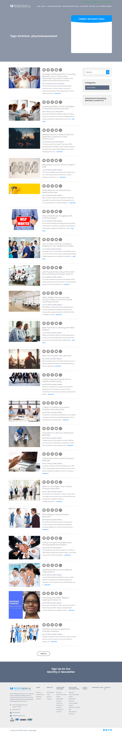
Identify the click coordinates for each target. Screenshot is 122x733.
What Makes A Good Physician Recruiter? (55, 515)
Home (38, 687)
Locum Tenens (84, 6)
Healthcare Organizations (74, 688)
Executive (59, 701)
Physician (58, 692)
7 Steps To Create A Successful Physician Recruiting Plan (55, 408)
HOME (38, 6)
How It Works (50, 692)
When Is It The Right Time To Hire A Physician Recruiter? (57, 487)
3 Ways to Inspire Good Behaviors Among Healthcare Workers (57, 543)
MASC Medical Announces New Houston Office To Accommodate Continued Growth (57, 299)
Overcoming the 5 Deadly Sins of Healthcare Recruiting (56, 380)
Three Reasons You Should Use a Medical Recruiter (56, 191)
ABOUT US (44, 6)
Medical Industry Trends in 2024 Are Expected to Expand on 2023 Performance (57, 136)
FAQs (48, 694)
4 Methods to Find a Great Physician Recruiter (58, 459)
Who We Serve (40, 694)
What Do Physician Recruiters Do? (57, 355)
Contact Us (107, 688)
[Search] (107, 72)
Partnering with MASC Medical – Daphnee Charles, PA (56, 599)
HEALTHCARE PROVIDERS (54, 6)
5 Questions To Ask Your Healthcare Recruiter (57, 434)
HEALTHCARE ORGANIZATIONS (70, 6)
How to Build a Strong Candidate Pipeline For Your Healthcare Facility (58, 245)
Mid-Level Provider (61, 694)
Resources (59, 703)
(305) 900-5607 (16, 712)
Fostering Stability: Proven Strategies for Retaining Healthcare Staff (58, 107)
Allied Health (59, 699)
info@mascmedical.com (18, 715)
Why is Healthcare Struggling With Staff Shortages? (57, 217)
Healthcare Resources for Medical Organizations (57, 570)
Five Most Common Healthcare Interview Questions (56, 630)
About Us (38, 692)
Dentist (58, 696)
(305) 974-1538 (89, 2)
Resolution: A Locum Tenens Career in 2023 (58, 165)
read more (57, 93)
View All (43, 654)
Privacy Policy (32, 730)
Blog (97, 6)
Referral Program (105, 6)
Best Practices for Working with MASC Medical (58, 328)
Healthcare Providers (60, 688)
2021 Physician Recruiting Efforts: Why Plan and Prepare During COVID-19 (58, 273)
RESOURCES (92, 6)
